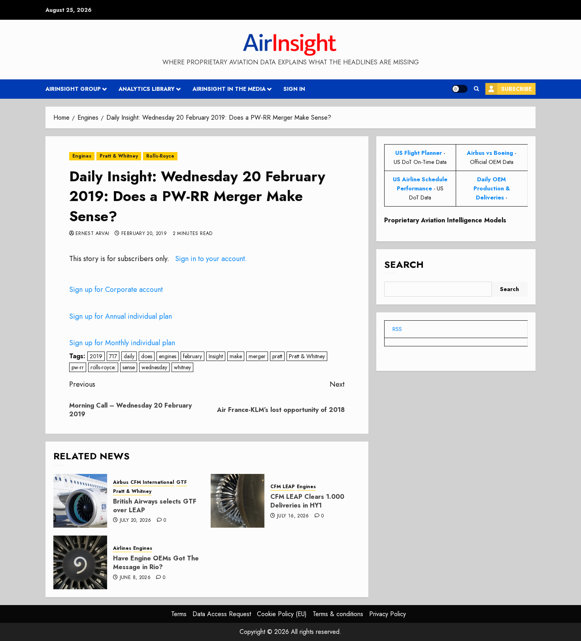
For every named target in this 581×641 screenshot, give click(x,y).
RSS (397, 329)
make (236, 356)
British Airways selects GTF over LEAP (154, 506)
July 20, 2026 (135, 520)
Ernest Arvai (92, 234)
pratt (277, 356)
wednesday (154, 367)
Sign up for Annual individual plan (120, 316)
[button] (476, 88)
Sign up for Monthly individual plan (122, 343)
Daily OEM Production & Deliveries (491, 188)
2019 (96, 356)
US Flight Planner (418, 153)
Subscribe (516, 89)
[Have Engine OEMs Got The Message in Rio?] (80, 562)
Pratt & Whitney (119, 156)
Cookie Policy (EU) (282, 613)
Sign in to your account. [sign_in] (211, 259)
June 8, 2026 (135, 578)
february (192, 356)
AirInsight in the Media (229, 89)
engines (167, 356)
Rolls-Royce (160, 156)
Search (404, 264)
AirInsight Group (73, 89)
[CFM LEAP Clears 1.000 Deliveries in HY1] (237, 501)
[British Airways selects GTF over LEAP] (80, 501)
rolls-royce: (103, 367)
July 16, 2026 (293, 516)
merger (257, 356)
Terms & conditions (338, 613)
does (146, 356)
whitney (182, 367)
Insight (216, 356)
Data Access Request (221, 613)
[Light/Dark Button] (460, 89)
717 (113, 356)
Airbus (120, 482)
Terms (179, 613)
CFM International (152, 482)
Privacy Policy (387, 613)
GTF (181, 482)
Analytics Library (147, 89)
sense (129, 367)
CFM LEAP (282, 486)
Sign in (294, 89)
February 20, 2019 (144, 234)
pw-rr (78, 367)
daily (129, 356)
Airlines (122, 548)
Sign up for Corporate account (116, 289)
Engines (81, 156)
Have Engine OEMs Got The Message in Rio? (156, 562)
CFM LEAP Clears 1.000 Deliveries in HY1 (307, 501)
